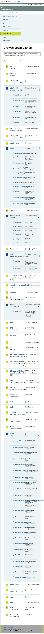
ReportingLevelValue (20, 549)
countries (18, 106)
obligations (19, 239)
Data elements (7, 27)
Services (5, 37)
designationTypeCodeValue (20, 173)
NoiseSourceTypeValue (20, 527)
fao (11, 297)
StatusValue (19, 566)
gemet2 (12, 322)
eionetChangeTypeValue (20, 177)
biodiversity (14, 143)
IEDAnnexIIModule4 (17, 371)
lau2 (11, 407)
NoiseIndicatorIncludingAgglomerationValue (20, 500)
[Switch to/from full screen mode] (32, 5)
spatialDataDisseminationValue (20, 197)
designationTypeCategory (20, 168)
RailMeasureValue (20, 543)
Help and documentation (10, 16)
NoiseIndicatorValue (20, 517)
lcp (11, 419)
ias (11, 342)
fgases (12, 304)
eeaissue (18, 234)
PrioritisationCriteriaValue (20, 538)
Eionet (10, 12)
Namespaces (6, 40)
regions (17, 191)
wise (11, 607)
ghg (11, 328)
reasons (17, 117)
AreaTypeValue (20, 447)
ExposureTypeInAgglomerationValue (20, 470)
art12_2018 (14, 81)
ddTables (18, 230)
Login (28, 4)
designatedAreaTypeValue (20, 163)
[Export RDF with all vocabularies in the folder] (38, 90)
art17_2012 (14, 128)
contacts (18, 222)
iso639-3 (18, 489)
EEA (11, 2)
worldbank (14, 614)
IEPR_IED (13, 380)
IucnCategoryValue (20, 182)
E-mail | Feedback (8, 627)
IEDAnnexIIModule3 (17, 362)
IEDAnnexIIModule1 (17, 354)
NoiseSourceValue (20, 532)
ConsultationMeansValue (20, 459)
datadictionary (15, 215)
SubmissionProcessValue (20, 572)
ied (11, 347)
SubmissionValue (20, 577)
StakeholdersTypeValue (20, 561)
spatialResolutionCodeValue (20, 203)
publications (14, 584)
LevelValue (18, 495)
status (17, 243)
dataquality (14, 249)
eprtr (11, 254)
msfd (12, 426)
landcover (13, 395)
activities (18, 95)
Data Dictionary (17, 12)
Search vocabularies (12, 61)
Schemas (5, 30)
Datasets (5, 20)
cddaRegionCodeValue (20, 153)
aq (11, 66)
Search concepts (26, 61)
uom (11, 602)
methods (18, 111)
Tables (5, 23)
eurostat (13, 292)
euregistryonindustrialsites (17, 285)
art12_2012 (14, 73)
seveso (12, 590)
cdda (12, 148)
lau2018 (13, 412)
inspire (12, 387)
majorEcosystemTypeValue (20, 186)
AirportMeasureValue (20, 441)
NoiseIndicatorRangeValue (20, 510)
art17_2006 (14, 88)
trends (17, 122)
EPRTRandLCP (16, 276)
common (13, 210)
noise (12, 434)
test (11, 597)
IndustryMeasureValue (20, 482)
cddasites (18, 157)
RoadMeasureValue (20, 555)
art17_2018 (14, 136)
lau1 (11, 402)
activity (17, 261)
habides (13, 335)
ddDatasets (18, 226)
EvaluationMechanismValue (20, 464)
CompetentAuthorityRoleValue (20, 452)
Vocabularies (7, 34)
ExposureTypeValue (20, 477)
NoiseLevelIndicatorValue (20, 522)
